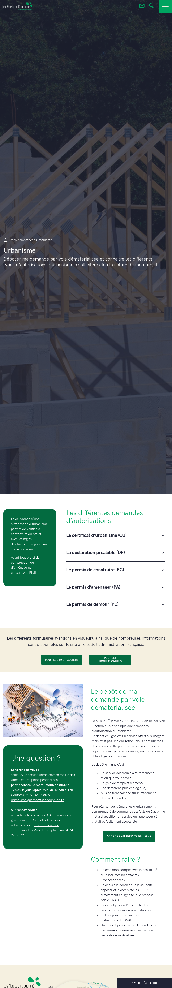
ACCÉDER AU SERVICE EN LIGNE (129, 836)
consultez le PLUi (23, 573)
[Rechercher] (151, 7)
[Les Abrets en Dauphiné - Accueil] (5, 240)
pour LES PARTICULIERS (61, 660)
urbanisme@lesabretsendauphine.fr (37, 800)
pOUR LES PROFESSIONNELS (110, 659)
